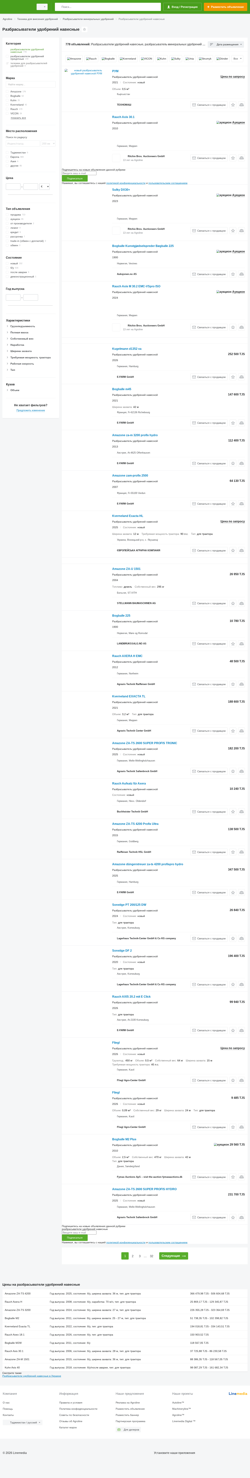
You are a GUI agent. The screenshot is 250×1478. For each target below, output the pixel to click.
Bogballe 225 (121, 615)
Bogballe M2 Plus (124, 1139)
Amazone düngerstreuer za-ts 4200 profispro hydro (147, 864)
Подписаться (75, 178)
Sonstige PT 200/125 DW (129, 904)
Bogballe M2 (12, 1318)
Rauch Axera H (13, 1301)
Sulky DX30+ (121, 189)
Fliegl (116, 1042)
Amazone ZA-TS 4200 (18, 1293)
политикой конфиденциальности (125, 183)
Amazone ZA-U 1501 (126, 568)
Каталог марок (68, 1427)
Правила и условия (70, 1402)
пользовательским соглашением (167, 183)
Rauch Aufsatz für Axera (129, 783)
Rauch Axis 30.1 (123, 117)
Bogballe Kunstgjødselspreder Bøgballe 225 (143, 245)
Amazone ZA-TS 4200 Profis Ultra (135, 823)
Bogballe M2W (13, 1342)
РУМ (115, 71)
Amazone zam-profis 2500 (130, 475)
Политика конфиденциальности (78, 1408)
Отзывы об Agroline (70, 1421)
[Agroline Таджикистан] (17, 7)
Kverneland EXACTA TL (128, 696)
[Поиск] (58, 7)
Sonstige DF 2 (122, 950)
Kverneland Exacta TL (17, 1326)
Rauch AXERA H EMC (127, 656)
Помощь (8, 1408)
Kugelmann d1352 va (126, 348)
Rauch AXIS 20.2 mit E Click (131, 996)
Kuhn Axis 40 (12, 1367)
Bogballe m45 (121, 389)
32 (151, 1256)
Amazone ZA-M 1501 (17, 1359)
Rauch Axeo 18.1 (15, 1334)
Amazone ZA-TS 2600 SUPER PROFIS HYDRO (144, 1189)
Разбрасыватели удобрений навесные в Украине (31, 1375)
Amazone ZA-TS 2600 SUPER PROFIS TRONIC (144, 743)
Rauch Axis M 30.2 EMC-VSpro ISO (136, 286)
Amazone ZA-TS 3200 (18, 1310)
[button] (233, 104)
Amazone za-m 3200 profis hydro (135, 435)
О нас (6, 1402)
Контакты (8, 1415)
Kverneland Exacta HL (127, 515)
